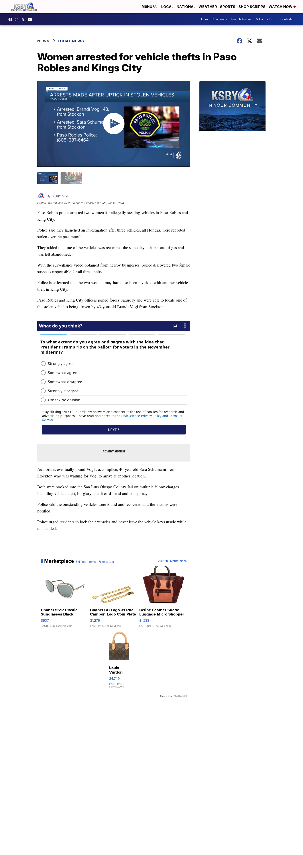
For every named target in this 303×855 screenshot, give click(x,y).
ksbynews (11, 19)
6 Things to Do (266, 19)
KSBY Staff (61, 196)
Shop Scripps (252, 6)
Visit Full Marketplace (172, 561)
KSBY (24, 19)
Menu (147, 6)
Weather (208, 6)
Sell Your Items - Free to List (95, 561)
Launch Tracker (241, 19)
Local (167, 6)
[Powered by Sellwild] (180, 696)
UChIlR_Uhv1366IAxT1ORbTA (31, 19)
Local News (71, 41)
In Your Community (214, 19)
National (186, 6)
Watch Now (281, 6)
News (43, 41)
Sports (227, 6)
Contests (286, 19)
